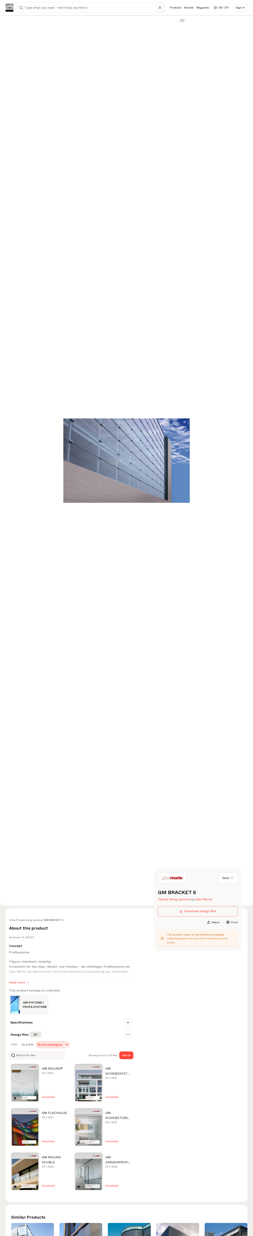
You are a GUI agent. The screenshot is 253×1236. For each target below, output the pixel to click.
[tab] (14, 1044)
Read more (17, 982)
